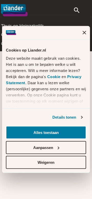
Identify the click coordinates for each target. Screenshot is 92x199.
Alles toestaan (46, 132)
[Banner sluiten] (84, 32)
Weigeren (46, 162)
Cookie (54, 76)
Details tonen (64, 117)
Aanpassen (43, 147)
